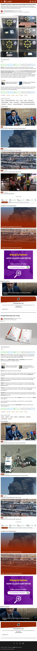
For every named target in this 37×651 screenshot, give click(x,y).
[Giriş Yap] (33, 1)
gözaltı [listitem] (25, 100)
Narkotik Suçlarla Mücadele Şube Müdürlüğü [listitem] (27, 102)
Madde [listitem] (11, 102)
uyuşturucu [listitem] (9, 104)
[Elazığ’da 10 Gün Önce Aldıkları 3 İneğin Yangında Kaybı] (18, 238)
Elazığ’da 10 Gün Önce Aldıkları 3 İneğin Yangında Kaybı (11, 171)
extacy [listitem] (21, 100)
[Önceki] (9, 202)
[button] (30, 1)
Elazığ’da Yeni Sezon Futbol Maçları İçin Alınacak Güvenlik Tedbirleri (13, 128)
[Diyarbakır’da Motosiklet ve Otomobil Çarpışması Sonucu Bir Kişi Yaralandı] (27, 367)
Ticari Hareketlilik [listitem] (4, 418)
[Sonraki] (10, 202)
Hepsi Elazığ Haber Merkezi (8, 10)
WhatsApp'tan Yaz (5, 309)
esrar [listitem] (17, 100)
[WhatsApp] (23, 643)
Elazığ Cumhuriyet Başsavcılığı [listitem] (10, 100)
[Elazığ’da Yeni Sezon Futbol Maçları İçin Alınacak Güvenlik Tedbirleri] (9, 83)
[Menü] (2, 1)
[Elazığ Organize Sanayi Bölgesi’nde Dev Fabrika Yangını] (27, 83)
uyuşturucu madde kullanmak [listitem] (17, 104)
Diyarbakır (2, 474)
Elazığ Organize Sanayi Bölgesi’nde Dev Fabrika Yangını (11, 150)
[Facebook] (14, 643)
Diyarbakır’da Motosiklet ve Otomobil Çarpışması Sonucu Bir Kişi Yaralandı (14, 475)
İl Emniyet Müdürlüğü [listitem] (4, 102)
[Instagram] (20, 643)
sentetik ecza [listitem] (3, 104)
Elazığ (2, 148)
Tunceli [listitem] (10, 418)
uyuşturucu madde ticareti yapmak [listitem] (29, 104)
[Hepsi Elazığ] (7, 1)
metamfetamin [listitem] (16, 102)
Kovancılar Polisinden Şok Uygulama (7, 193)
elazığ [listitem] (2, 100)
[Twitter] (17, 643)
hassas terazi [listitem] (30, 100)
